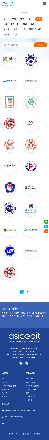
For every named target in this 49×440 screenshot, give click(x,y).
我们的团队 (5, 382)
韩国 (25, 24)
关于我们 (6, 373)
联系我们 (5, 396)
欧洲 (33, 24)
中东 (16, 29)
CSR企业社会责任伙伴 (9, 386)
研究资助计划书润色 (32, 386)
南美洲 (6, 35)
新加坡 (6, 29)
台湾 (39, 19)
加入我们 (5, 393)
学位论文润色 (30, 382)
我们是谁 (5, 379)
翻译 (27, 393)
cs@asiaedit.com (10, 423)
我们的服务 (31, 373)
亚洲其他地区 (35, 29)
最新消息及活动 (7, 389)
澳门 (30, 19)
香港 (22, 19)
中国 (14, 19)
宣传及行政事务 (31, 389)
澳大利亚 (14, 24)
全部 (5, 19)
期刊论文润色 (30, 379)
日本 (5, 24)
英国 (16, 35)
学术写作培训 (30, 396)
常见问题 (29, 400)
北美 (24, 29)
